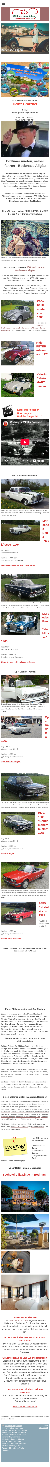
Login (46, 1425)
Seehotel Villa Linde (18, 1320)
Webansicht (43, 1428)
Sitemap (19, 1426)
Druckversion (10, 1426)
